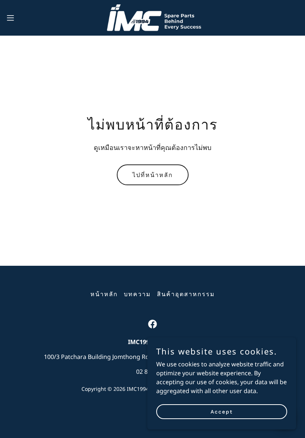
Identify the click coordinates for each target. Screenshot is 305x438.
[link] (152, 18)
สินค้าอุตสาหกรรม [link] (186, 294)
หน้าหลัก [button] (104, 294)
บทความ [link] (137, 294)
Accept (222, 411)
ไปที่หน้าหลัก (152, 175)
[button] (25, 17)
